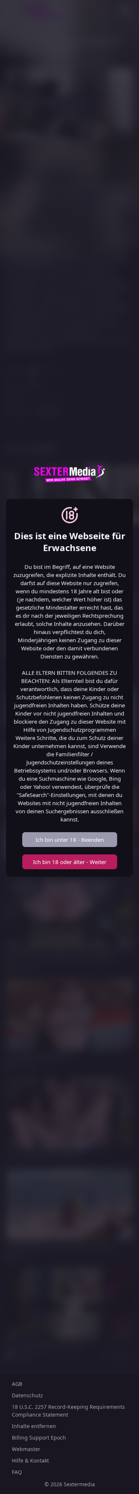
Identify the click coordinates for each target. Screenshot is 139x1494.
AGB (17, 1383)
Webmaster (26, 1449)
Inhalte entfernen (34, 1426)
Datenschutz (27, 1395)
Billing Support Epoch (39, 1437)
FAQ (17, 1471)
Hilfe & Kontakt (30, 1460)
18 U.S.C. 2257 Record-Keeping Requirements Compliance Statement (68, 1410)
